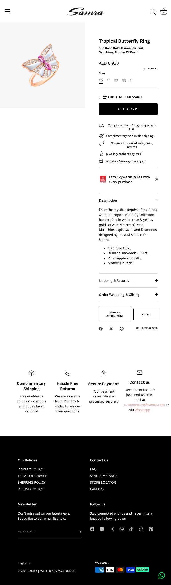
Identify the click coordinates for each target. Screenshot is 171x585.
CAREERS (97, 489)
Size (102, 73)
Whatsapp (142, 409)
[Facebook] (92, 528)
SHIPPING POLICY (31, 482)
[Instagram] (112, 528)
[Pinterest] (151, 528)
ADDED (146, 314)
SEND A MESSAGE (103, 475)
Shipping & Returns (114, 280)
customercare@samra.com (145, 404)
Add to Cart (128, 109)
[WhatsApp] (121, 528)
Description (108, 200)
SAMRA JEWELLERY (40, 571)
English (22, 563)
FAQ (93, 469)
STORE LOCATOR (103, 482)
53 (124, 80)
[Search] (153, 12)
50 (101, 80)
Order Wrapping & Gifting (119, 294)
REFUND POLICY (30, 489)
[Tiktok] (131, 528)
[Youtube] (102, 528)
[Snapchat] (141, 528)
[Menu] (8, 11)
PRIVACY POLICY (30, 469)
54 (132, 80)
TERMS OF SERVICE (32, 475)
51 (109, 80)
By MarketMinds (64, 571)
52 (116, 80)
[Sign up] (79, 532)
